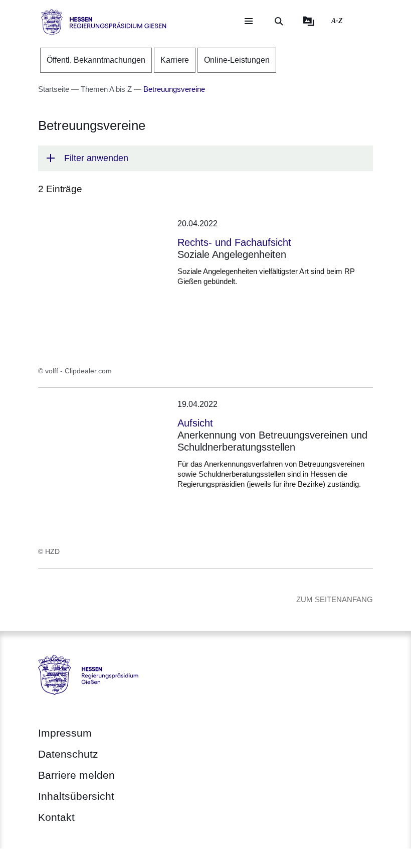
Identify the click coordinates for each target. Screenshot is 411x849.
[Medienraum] (309, 21)
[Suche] (279, 21)
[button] (205, 158)
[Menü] (249, 21)
